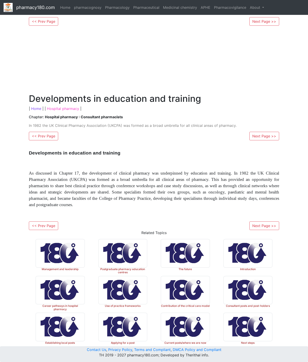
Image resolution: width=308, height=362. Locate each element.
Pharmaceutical (146, 7)
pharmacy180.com (35, 7)
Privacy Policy (120, 349)
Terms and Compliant (152, 349)
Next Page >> (264, 21)
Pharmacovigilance (230, 7)
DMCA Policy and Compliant (197, 349)
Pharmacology (117, 7)
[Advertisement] (154, 59)
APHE (205, 7)
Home (65, 7)
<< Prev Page (43, 21)
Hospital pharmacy (63, 108)
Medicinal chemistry (180, 7)
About (255, 7)
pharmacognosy (87, 7)
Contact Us (96, 349)
